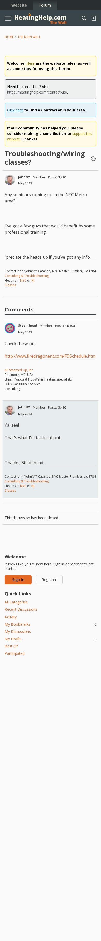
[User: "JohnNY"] (10, 180)
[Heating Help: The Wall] (40, 18)
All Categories (16, 602)
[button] (93, 159)
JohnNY (24, 177)
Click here (15, 110)
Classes (10, 285)
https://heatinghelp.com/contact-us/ (37, 92)
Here (30, 63)
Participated (15, 653)
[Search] (84, 18)
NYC (23, 280)
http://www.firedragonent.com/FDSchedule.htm (50, 356)
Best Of (11, 646)
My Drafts (50, 638)
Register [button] (49, 579)
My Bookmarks (50, 624)
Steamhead (27, 325)
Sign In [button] (18, 579)
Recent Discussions (21, 609)
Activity (11, 616)
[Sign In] (93, 18)
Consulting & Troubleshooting (27, 275)
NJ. (33, 280)
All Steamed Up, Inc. (19, 370)
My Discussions (18, 631)
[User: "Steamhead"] (10, 328)
